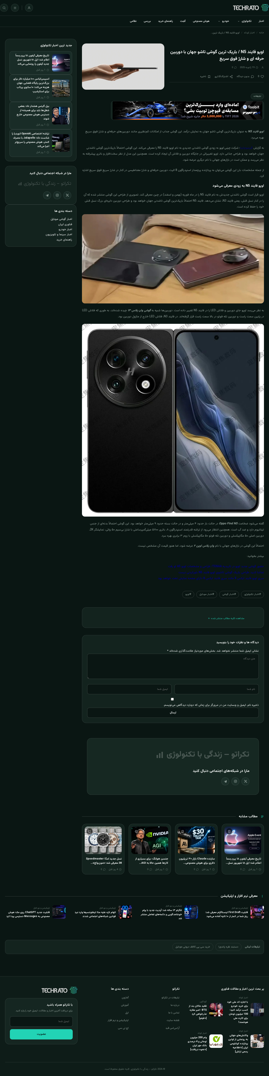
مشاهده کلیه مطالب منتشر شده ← (226, 618)
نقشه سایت (173, 1020)
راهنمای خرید (165, 21)
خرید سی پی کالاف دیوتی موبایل (192, 947)
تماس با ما (173, 1013)
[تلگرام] (225, 781)
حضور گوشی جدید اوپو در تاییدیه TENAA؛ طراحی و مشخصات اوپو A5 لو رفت (216, 566)
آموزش (125, 1005)
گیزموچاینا (246, 148)
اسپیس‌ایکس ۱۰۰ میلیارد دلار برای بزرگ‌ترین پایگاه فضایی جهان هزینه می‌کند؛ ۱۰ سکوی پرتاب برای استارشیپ (31, 85)
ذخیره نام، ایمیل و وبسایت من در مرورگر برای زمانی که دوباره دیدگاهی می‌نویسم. (211, 705)
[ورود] (29, 8)
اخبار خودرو (65, 229)
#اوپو (188, 594)
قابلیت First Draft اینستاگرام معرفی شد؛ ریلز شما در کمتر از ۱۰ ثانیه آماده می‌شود (226, 914)
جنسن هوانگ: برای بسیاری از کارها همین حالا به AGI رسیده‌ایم (151, 863)
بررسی (147, 21)
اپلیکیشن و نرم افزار (118, 1020)
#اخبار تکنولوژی (252, 594)
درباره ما (175, 1005)
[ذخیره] (229, 831)
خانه (261, 33)
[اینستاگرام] (235, 781)
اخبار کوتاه (249, 33)
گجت (183, 21)
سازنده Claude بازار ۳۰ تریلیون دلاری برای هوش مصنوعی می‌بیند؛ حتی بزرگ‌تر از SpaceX (197, 863)
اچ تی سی (123, 1028)
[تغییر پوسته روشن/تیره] (15, 8)
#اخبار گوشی (229, 594)
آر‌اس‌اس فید (172, 1028)
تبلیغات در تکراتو (170, 998)
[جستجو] (4, 8)
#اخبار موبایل (206, 594)
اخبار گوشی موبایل (61, 219)
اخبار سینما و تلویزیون (59, 234)
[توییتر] (245, 781)
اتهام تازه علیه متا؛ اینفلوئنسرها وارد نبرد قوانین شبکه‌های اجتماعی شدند (95, 914)
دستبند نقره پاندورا (228, 947)
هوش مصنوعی (201, 21)
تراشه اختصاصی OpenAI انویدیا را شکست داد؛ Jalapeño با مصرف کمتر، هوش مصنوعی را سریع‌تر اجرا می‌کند (30, 140)
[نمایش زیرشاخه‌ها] (238, 21)
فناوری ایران (65, 224)
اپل (127, 1013)
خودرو (225, 21)
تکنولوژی (247, 21)
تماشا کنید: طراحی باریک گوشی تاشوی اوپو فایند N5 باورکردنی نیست (221, 572)
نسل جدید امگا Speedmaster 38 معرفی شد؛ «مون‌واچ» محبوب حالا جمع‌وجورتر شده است (104, 865)
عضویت (41, 1034)
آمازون (125, 998)
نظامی (133, 21)
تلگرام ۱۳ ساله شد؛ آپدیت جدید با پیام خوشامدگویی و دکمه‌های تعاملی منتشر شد (161, 914)
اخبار (261, 21)
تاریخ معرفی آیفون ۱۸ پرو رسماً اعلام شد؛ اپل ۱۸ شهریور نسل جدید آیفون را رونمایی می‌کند (243, 863)
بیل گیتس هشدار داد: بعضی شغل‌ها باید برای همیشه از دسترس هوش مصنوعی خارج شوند (33, 112)
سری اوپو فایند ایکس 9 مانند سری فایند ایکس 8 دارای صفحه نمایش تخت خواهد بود (211, 578)
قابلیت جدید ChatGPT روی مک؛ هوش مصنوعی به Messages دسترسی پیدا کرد (28, 914)
